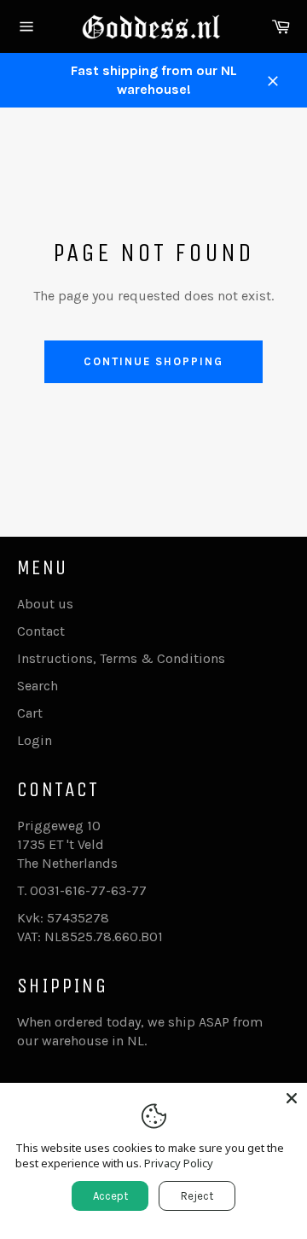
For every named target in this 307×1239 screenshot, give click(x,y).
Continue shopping (153, 361)
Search (37, 686)
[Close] (291, 1098)
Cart (30, 713)
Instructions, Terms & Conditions (121, 658)
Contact (41, 631)
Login (34, 740)
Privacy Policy (178, 1163)
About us (45, 604)
